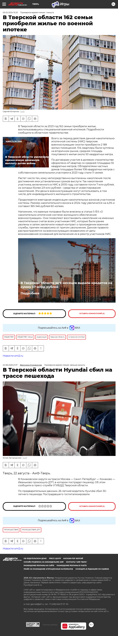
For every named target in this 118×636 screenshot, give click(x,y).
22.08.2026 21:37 (10, 365)
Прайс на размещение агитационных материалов (48, 569)
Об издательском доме (35, 559)
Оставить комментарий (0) (92, 314)
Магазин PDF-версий (73, 559)
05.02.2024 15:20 (10, 12)
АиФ (22, 111)
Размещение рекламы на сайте (39, 566)
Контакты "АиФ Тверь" (76, 562)
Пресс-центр (55, 559)
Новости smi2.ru (13, 355)
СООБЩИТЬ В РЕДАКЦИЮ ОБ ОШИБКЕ (92, 569)
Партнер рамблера (50, 625)
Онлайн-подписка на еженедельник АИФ (44, 562)
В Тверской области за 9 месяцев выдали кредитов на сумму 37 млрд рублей (66, 285)
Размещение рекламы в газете (72, 566)
